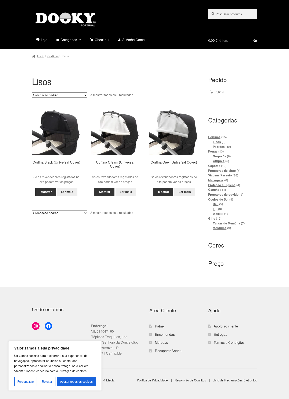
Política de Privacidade (153, 380)
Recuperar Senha (168, 350)
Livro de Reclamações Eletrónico (235, 380)
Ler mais (67, 192)
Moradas (161, 342)
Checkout (102, 39)
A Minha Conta (133, 39)
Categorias (69, 39)
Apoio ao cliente (226, 326)
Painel (160, 326)
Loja (44, 39)
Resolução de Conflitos (191, 380)
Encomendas (165, 334)
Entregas (220, 334)
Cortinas (53, 56)
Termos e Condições (229, 342)
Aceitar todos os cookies (76, 381)
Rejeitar (47, 381)
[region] (55, 366)
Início (40, 56)
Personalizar (25, 381)
